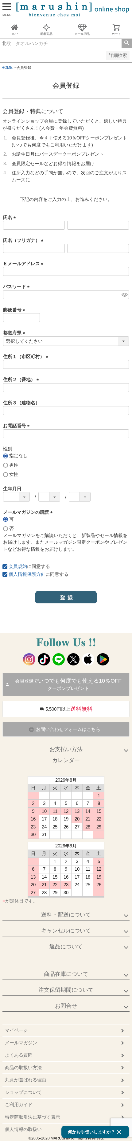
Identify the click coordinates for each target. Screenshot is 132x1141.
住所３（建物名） (21, 402)
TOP (14, 33)
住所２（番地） (22, 379)
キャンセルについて (66, 931)
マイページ (16, 1030)
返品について (66, 946)
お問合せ (66, 1006)
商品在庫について (66, 974)
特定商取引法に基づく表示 (32, 1117)
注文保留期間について (66, 990)
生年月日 (12, 488)
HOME (7, 67)
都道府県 (15, 332)
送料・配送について (66, 915)
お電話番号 (17, 425)
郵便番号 (15, 309)
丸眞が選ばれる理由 (25, 1079)
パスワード (17, 286)
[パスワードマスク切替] (124, 295)
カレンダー (66, 760)
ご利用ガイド (19, 1104)
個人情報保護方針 (27, 574)
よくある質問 (19, 1055)
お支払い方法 (66, 749)
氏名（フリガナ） (24, 240)
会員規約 (18, 566)
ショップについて (23, 1092)
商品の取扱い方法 (23, 1067)
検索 (127, 43)
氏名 (10, 217)
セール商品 (82, 33)
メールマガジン (21, 1042)
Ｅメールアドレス (24, 263)
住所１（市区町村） (26, 356)
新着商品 (46, 33)
